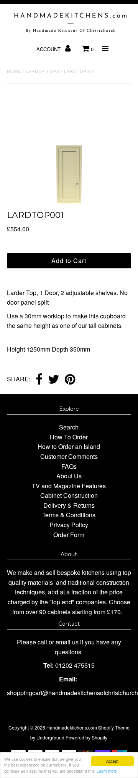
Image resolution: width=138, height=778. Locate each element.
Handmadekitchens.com (71, 727)
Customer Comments (69, 456)
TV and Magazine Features (69, 485)
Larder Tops (42, 71)
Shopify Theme (114, 727)
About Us (69, 475)
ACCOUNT (49, 49)
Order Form (68, 534)
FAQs (69, 466)
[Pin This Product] (70, 379)
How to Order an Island (69, 446)
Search (69, 427)
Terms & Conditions (68, 514)
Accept (112, 761)
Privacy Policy (68, 524)
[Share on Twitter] (53, 379)
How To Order (69, 437)
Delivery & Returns (69, 505)
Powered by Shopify (86, 737)
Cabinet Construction (69, 495)
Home (14, 71)
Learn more (107, 771)
